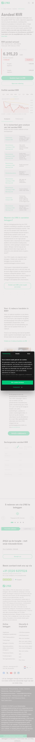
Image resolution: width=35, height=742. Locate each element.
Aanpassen (16, 387)
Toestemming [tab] (6, 353)
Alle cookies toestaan (17, 382)
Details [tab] (17, 353)
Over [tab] (28, 353)
